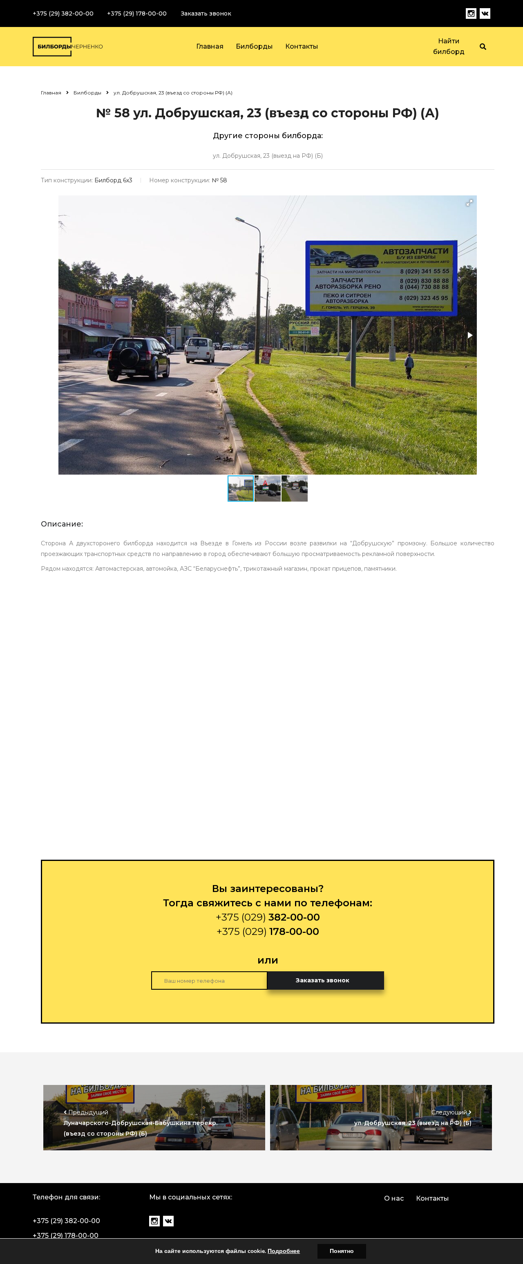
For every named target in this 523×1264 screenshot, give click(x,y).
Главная (210, 46)
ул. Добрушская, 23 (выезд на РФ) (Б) (268, 155)
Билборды (254, 46)
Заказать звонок (206, 13)
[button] (469, 202)
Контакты (301, 46)
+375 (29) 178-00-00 (137, 13)
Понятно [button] (342, 1251)
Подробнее (284, 1251)
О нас (394, 1198)
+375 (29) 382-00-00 (63, 13)
